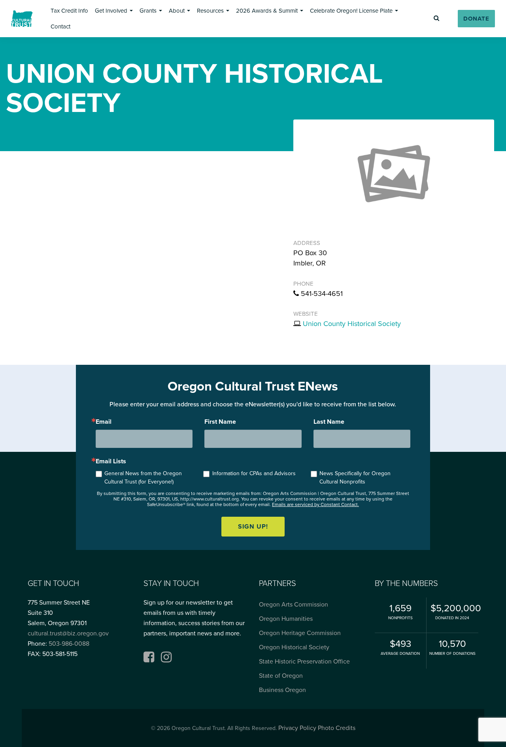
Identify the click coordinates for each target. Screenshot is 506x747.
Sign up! (253, 527)
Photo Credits (336, 728)
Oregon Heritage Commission (300, 633)
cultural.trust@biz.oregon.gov (68, 633)
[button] (69, 11)
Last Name (328, 422)
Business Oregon (282, 690)
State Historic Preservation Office (304, 661)
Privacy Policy (297, 728)
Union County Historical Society (352, 323)
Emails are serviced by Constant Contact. (315, 504)
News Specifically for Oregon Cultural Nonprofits (355, 477)
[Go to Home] (22, 18)
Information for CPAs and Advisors (254, 473)
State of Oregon (281, 676)
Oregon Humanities (286, 619)
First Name (220, 422)
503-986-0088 (69, 644)
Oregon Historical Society (294, 647)
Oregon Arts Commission (293, 605)
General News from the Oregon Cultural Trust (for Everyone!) (143, 477)
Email (103, 422)
